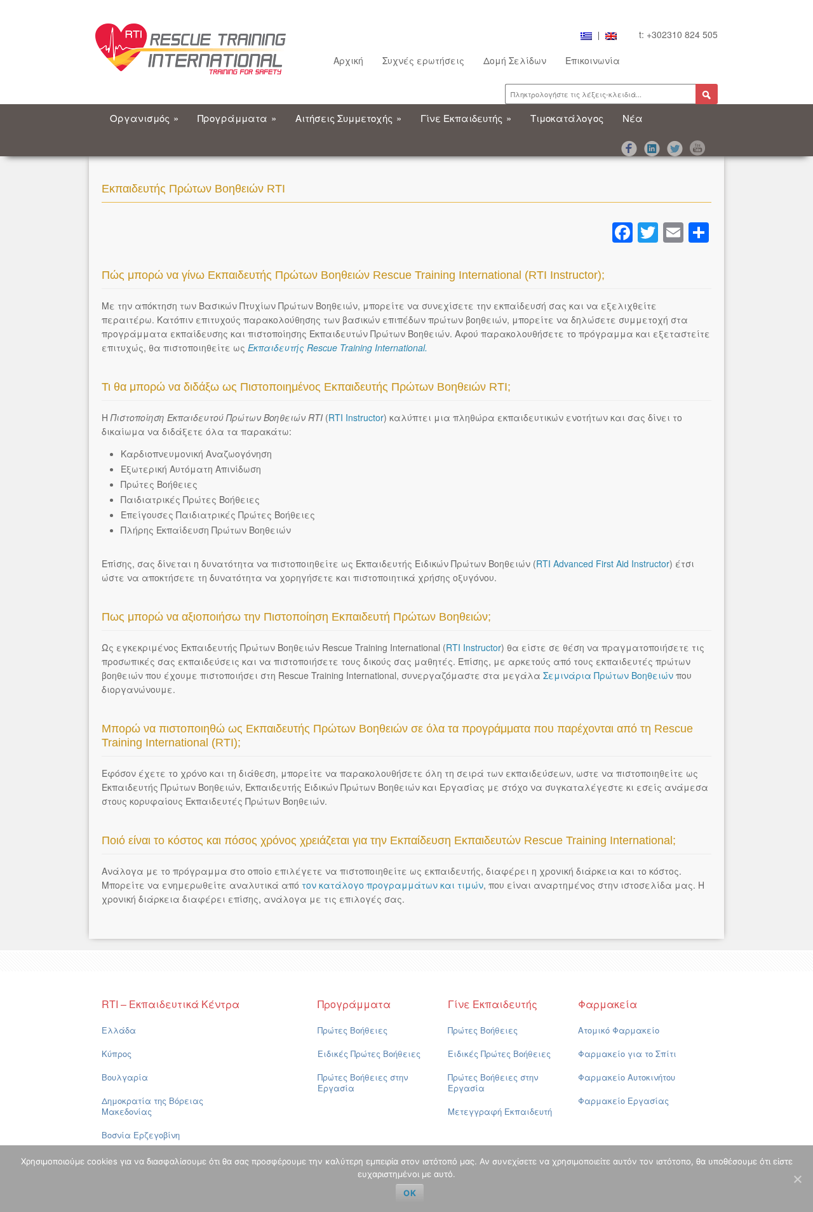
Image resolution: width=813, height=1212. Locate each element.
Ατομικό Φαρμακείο (618, 1030)
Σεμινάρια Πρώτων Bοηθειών (608, 675)
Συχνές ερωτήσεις (423, 60)
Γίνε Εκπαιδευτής (465, 118)
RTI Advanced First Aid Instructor (602, 563)
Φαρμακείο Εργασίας (623, 1100)
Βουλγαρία (125, 1077)
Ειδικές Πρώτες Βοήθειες (369, 1053)
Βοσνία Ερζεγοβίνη (141, 1135)
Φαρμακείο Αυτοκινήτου (626, 1077)
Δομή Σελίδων (514, 60)
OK (409, 1193)
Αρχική (348, 60)
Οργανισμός (144, 118)
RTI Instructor (356, 417)
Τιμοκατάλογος (566, 118)
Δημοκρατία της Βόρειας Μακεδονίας (152, 1105)
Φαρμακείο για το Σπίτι (627, 1053)
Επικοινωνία (592, 60)
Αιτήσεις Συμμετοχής (348, 118)
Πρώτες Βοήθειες (352, 1030)
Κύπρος (116, 1053)
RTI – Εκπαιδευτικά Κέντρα (170, 1004)
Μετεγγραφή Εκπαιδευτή (500, 1111)
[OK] (797, 1179)
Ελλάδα (119, 1030)
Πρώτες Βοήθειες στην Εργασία (363, 1082)
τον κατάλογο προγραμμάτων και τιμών (392, 885)
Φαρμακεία (607, 1004)
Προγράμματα (237, 118)
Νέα (632, 118)
